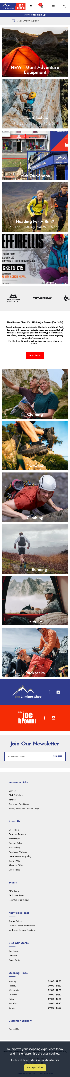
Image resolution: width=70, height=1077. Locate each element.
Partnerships (14, 839)
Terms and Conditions (19, 804)
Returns (12, 800)
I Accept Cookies (35, 1067)
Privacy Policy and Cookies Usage (24, 809)
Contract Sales (15, 843)
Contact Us (14, 1029)
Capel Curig (14, 960)
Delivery (12, 791)
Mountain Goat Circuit (19, 900)
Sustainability (14, 848)
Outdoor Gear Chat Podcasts (22, 926)
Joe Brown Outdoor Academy (22, 930)
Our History (14, 830)
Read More (35, 355)
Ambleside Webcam (18, 852)
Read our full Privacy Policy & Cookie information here (35, 1060)
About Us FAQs (16, 865)
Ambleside (14, 951)
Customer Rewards (17, 834)
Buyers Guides (15, 921)
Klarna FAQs (14, 861)
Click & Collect (16, 795)
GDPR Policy (14, 870)
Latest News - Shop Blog (20, 856)
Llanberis (13, 956)
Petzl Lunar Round (17, 895)
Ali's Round (14, 891)
